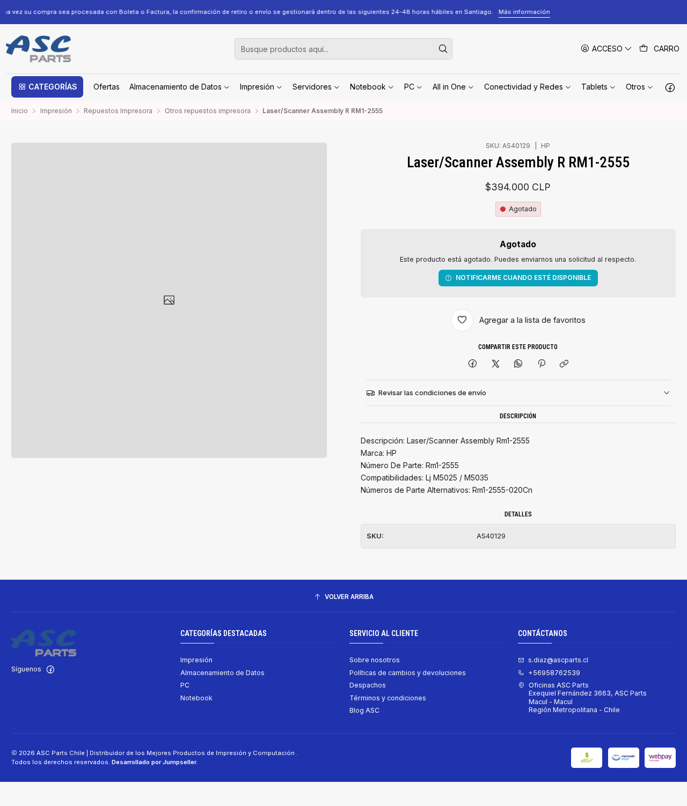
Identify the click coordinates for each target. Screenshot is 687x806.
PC (184, 685)
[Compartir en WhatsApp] (518, 364)
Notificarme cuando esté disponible (523, 277)
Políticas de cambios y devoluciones (407, 673)
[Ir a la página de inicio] (38, 48)
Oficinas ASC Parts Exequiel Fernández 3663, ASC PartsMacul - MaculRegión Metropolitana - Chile (588, 697)
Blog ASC (364, 710)
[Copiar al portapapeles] (564, 364)
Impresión (56, 111)
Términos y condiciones (387, 698)
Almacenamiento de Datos (222, 673)
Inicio (19, 111)
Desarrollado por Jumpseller (154, 762)
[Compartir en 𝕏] (495, 364)
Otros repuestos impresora (208, 111)
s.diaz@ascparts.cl (558, 660)
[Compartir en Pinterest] (541, 364)
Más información (620, 12)
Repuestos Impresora (118, 111)
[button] (47, 87)
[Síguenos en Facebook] (670, 86)
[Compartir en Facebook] (473, 364)
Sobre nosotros (374, 660)
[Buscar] (443, 49)
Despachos (367, 685)
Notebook (196, 698)
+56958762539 (554, 673)
